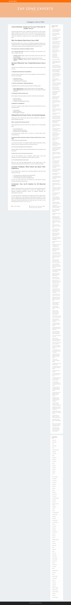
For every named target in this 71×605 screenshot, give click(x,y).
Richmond (54, 543)
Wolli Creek (54, 545)
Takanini (53, 541)
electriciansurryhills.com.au (26, 201)
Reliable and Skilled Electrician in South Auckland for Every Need (56, 261)
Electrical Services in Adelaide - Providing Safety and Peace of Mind (56, 416)
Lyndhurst (54, 593)
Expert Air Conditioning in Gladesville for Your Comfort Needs (56, 121)
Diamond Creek (54, 514)
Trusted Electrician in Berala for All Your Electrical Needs (55, 285)
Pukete (53, 508)
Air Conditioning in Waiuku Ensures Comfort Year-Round (56, 157)
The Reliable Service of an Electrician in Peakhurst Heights (56, 367)
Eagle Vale (54, 585)
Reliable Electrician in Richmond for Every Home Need (56, 226)
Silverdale (54, 467)
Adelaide (53, 472)
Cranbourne (54, 526)
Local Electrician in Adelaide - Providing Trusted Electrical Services (56, 404)
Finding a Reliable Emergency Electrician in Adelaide (56, 80)
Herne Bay (54, 518)
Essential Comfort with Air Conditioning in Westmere (56, 194)
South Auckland (54, 558)
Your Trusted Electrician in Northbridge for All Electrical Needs (56, 38)
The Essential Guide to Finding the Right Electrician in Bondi (56, 303)
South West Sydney (55, 449)
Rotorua (53, 537)
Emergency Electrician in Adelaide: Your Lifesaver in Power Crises (56, 328)
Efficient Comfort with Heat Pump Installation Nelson (56, 125)
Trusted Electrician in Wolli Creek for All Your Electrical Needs (56, 230)
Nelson (53, 490)
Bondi (53, 574)
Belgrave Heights (55, 587)
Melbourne (18, 206)
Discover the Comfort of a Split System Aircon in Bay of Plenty (56, 110)
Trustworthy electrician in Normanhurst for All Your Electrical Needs (56, 270)
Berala (53, 568)
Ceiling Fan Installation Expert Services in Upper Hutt (56, 153)
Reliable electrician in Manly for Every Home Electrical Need (56, 234)
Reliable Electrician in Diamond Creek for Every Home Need (56, 166)
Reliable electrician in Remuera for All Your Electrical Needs (56, 97)
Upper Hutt (54, 440)
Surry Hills (14, 206)
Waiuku (53, 510)
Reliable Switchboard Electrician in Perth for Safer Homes (56, 34)
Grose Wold (54, 461)
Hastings (53, 533)
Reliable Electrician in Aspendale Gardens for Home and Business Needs (56, 217)
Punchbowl (54, 451)
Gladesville (54, 499)
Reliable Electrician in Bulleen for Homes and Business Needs (56, 274)
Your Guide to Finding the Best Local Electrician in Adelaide (56, 346)
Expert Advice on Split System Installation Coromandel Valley (56, 162)
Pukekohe (54, 501)
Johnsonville (54, 564)
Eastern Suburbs (55, 476)
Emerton (53, 580)
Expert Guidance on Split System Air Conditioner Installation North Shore (56, 117)
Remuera (53, 488)
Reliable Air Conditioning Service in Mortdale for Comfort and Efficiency (56, 70)
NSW (53, 447)
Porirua (53, 463)
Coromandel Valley (55, 512)
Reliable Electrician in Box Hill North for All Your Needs (56, 256)
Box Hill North (54, 556)
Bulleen (53, 562)
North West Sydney (55, 498)
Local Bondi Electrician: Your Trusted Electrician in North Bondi (56, 351)
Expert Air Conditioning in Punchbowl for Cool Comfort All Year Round (56, 42)
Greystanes (54, 566)
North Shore (54, 496)
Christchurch (54, 480)
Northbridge (54, 445)
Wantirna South (55, 576)
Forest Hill (54, 582)
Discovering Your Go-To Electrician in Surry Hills (28, 27)
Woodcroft (54, 492)
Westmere (54, 528)
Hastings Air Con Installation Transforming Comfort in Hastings (56, 206)
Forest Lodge (54, 578)
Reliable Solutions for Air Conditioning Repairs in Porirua (56, 62)
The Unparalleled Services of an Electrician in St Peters (56, 374)
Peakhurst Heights (55, 591)
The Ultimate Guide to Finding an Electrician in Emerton (56, 324)
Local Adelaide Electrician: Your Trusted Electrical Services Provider (56, 378)
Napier (53, 455)
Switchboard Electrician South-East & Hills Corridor (56, 139)
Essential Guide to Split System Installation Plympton (56, 210)
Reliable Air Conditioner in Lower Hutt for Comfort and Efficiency (56, 238)
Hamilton (54, 465)
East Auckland (54, 531)
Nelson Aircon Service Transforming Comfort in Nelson (56, 101)
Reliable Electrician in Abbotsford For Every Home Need (56, 249)
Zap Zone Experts (13, 1)
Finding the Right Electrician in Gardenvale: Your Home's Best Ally (56, 339)
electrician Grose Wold (56, 59)
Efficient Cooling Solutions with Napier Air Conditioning (56, 51)
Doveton (53, 524)
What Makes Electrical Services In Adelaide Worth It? (56, 420)
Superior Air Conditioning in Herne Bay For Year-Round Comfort (56, 170)
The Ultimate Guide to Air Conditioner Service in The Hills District (56, 177)
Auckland (53, 486)
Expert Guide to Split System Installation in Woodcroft (56, 106)
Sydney (53, 551)
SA (52, 474)
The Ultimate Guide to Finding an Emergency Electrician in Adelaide (56, 332)
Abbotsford (54, 555)
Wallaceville (54, 442)
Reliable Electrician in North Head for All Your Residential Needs (56, 46)
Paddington (54, 506)
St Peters (53, 595)
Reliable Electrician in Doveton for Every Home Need (56, 184)
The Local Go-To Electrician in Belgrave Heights (56, 360)
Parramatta (54, 482)
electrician (40, 207)
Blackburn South (55, 589)
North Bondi (54, 478)
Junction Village (55, 597)
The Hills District (55, 522)
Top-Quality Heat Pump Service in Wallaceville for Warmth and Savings (56, 30)
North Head (54, 453)
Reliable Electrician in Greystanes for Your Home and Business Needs (56, 281)
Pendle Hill (54, 553)
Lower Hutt (54, 549)
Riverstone (54, 459)
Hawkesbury (54, 457)
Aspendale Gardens (55, 539)
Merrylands (54, 484)
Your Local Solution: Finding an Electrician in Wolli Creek (56, 320)
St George (54, 469)
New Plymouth (54, 520)
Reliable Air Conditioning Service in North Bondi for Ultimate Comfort (56, 84)
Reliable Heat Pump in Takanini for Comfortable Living (56, 221)
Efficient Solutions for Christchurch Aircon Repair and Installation (56, 88)
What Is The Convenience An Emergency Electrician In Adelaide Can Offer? (56, 424)
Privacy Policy (39, 602)
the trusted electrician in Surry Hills (29, 34)
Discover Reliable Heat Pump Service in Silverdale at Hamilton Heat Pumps (56, 66)
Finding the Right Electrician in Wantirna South (56, 307)
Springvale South (55, 570)
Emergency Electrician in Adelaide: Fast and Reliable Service (56, 412)
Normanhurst (54, 560)
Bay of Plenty (54, 494)
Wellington (54, 529)
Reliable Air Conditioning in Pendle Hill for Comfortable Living (56, 245)
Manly (53, 547)
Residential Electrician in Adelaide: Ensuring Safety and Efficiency (56, 408)
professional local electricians (36, 206)
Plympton (54, 535)
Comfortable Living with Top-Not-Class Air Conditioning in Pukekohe (56, 129)
